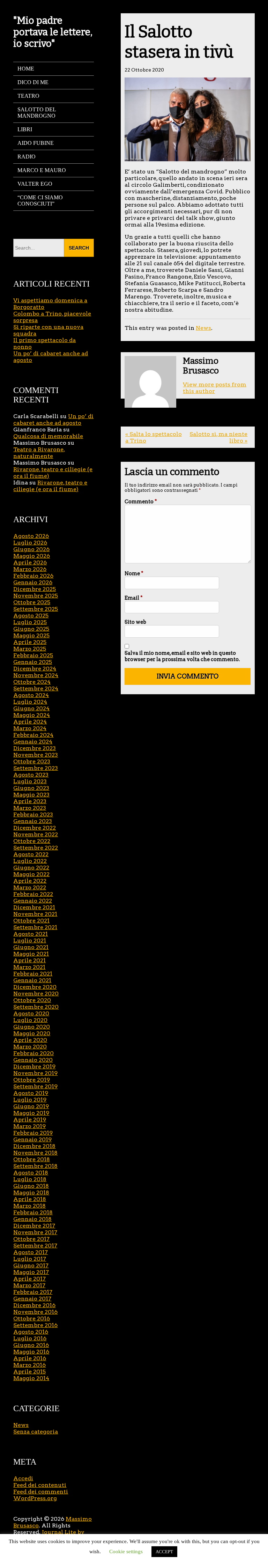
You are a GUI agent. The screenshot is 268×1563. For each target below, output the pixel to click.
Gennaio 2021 (32, 980)
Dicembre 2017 (34, 1225)
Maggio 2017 (31, 1272)
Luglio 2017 (29, 1258)
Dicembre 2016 (34, 1305)
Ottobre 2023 (31, 761)
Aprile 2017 (29, 1278)
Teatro (28, 96)
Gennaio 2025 (32, 662)
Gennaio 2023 (32, 821)
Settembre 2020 (36, 1006)
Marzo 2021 (29, 967)
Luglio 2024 (30, 701)
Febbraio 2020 (33, 1053)
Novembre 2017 (35, 1232)
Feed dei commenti (40, 1491)
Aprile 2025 (29, 642)
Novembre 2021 (35, 914)
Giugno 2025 (31, 628)
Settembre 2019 (35, 1086)
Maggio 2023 (31, 794)
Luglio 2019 (29, 1099)
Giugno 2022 (31, 867)
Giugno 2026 (31, 549)
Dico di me (33, 82)
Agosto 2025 (31, 615)
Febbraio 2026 (33, 575)
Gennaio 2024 (32, 741)
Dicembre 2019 (34, 1066)
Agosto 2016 (30, 1331)
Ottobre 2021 (31, 920)
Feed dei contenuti (39, 1485)
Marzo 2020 (30, 1046)
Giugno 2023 (31, 788)
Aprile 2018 (29, 1199)
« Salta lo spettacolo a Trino (153, 437)
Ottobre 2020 (32, 1000)
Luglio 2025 (30, 622)
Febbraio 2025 (33, 655)
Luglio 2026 (30, 542)
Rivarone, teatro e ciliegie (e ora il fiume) (50, 485)
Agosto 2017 (30, 1252)
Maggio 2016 (31, 1351)
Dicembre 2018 (34, 1146)
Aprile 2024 (30, 721)
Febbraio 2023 (33, 814)
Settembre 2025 (35, 609)
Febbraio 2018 (33, 1212)
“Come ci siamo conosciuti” (40, 200)
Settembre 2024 (35, 688)
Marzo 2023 (29, 808)
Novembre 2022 (35, 834)
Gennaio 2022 (32, 900)
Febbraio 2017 (32, 1292)
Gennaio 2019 (32, 1139)
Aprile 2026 (30, 562)
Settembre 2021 (35, 927)
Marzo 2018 (29, 1205)
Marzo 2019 (29, 1126)
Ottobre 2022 (31, 841)
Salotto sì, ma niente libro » (218, 437)
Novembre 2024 (35, 675)
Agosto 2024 (31, 695)
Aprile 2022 (29, 880)
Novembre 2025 (35, 595)
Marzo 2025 (29, 648)
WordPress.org (35, 1498)
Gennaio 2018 (32, 1219)
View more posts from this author (214, 387)
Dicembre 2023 (34, 748)
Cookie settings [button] (126, 1551)
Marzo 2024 (29, 728)
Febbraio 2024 (33, 735)
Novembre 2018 (35, 1152)
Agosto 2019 (30, 1093)
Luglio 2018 (29, 1179)
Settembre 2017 (35, 1245)
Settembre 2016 (35, 1325)
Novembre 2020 (36, 993)
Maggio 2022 (31, 874)
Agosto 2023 (31, 774)
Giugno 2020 (31, 1026)
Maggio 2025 (31, 635)
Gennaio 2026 (32, 582)
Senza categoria (35, 1431)
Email (134, 598)
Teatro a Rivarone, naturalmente (39, 452)
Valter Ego (34, 184)
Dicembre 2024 (34, 668)
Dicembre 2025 (34, 589)
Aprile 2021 (29, 960)
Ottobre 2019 (31, 1079)
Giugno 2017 (31, 1265)
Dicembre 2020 (35, 987)
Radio (26, 157)
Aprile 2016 (29, 1358)
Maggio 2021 (31, 953)
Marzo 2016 (29, 1365)
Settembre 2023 (35, 768)
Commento (141, 501)
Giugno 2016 (31, 1345)
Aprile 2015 (29, 1371)
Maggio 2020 (31, 1033)
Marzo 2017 (29, 1285)
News (203, 328)
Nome (134, 573)
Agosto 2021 (30, 934)
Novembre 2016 (35, 1312)
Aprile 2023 (29, 801)
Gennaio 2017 (32, 1298)
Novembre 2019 (35, 1073)
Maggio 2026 (31, 556)
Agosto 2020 (31, 1013)
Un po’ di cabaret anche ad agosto (53, 419)
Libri (24, 129)
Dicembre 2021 (34, 907)
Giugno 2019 (31, 1106)
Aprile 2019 (29, 1119)
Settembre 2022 (35, 847)
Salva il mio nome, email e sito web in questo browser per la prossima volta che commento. (182, 656)
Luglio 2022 (30, 861)
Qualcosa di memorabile (48, 436)
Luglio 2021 (29, 940)
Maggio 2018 (31, 1192)
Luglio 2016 (29, 1338)
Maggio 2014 (31, 1378)
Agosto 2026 (31, 536)
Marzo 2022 (29, 887)
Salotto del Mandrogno (36, 112)
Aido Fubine (35, 143)
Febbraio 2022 (33, 894)
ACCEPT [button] (164, 1551)
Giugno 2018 (31, 1186)
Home (25, 69)
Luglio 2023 (30, 781)
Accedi (23, 1478)
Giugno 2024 (31, 708)
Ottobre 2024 (32, 682)
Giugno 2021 (31, 947)
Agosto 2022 (31, 854)
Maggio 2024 (31, 715)
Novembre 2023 (35, 754)
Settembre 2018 (35, 1166)
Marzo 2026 (29, 569)
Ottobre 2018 (31, 1159)
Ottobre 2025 (31, 602)
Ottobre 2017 (31, 1239)
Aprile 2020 (30, 1040)
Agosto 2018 (30, 1172)
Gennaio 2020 (33, 1060)
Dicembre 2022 (34, 827)
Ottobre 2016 (31, 1318)
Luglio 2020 (30, 1020)
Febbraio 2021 (32, 973)
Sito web (135, 622)
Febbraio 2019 (33, 1132)
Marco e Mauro (41, 170)
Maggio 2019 (31, 1113)
